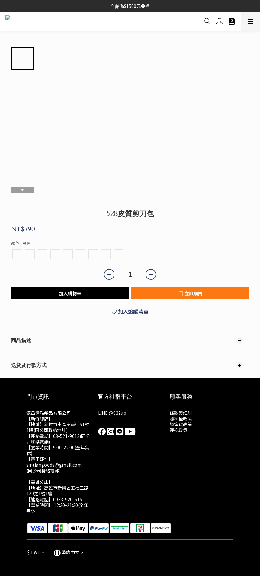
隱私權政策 (181, 418)
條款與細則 (181, 413)
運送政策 (178, 430)
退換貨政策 (181, 424)
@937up (117, 413)
